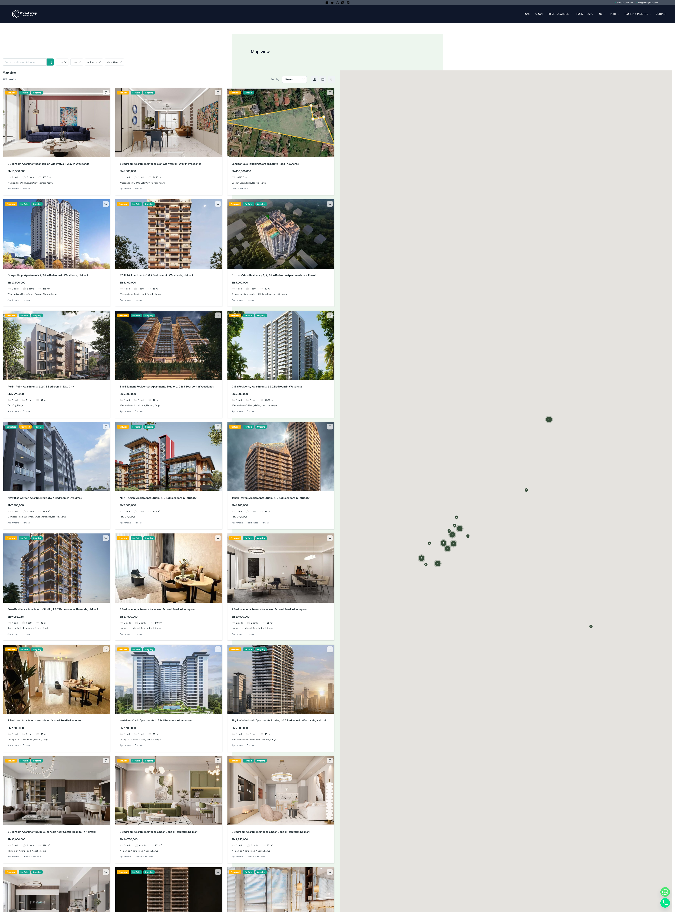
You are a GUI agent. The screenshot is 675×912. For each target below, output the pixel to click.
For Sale (24, 93)
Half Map (331, 79)
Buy (600, 14)
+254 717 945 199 (625, 3)
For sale (26, 188)
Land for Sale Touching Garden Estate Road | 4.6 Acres (265, 163)
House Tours (584, 14)
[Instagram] (342, 2)
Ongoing (37, 93)
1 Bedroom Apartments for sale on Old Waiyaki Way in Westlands (160, 163)
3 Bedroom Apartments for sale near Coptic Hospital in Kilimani (159, 831)
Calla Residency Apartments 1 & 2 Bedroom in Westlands (267, 386)
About (539, 14)
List (322, 79)
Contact (661, 14)
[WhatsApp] (337, 2)
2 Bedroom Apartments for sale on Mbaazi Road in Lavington (269, 609)
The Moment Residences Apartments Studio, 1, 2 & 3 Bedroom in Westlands (167, 386)
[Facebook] (327, 2)
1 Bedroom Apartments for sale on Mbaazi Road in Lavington (45, 720)
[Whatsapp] (665, 892)
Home (527, 14)
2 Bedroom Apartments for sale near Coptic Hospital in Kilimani (271, 831)
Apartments (13, 188)
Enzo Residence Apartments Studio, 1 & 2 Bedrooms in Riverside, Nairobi (53, 609)
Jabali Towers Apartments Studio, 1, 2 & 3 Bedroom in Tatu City (271, 497)
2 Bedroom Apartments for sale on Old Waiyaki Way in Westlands (48, 163)
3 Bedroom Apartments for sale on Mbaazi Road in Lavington (157, 609)
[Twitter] (332, 2)
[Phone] (665, 903)
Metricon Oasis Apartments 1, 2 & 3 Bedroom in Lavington (156, 720)
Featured (11, 93)
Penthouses (252, 522)
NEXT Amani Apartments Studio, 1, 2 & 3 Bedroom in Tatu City (158, 497)
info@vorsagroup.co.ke (648, 3)
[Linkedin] (348, 2)
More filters (112, 61)
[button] (570, 14)
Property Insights (636, 14)
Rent (613, 14)
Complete (11, 427)
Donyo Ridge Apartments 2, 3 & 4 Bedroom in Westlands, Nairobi (48, 275)
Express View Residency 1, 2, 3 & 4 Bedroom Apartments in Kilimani (274, 275)
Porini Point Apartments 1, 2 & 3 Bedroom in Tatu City (41, 386)
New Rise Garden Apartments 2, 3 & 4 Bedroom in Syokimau (45, 497)
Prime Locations (558, 14)
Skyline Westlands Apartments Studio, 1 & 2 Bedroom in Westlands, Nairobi (279, 720)
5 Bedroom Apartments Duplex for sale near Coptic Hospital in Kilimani (52, 831)
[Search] (50, 62)
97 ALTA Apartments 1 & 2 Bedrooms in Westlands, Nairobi (156, 275)
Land (234, 188)
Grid (314, 79)
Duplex (26, 856)
